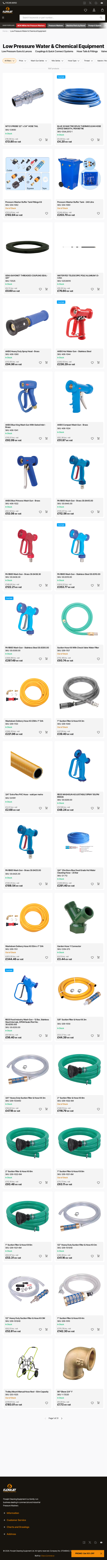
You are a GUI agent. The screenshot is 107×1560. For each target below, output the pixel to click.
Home (5, 31)
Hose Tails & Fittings (87, 51)
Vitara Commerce (47, 1556)
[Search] (101, 17)
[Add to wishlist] (40, 140)
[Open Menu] (3, 18)
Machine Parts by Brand (75, 25)
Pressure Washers (56, 25)
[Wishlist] (85, 10)
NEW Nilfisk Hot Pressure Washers (31, 25)
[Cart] (103, 10)
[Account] (94, 10)
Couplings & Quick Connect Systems (54, 51)
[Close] (101, 1553)
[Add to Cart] (47, 140)
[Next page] (61, 1418)
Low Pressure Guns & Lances (17, 51)
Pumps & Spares (94, 25)
